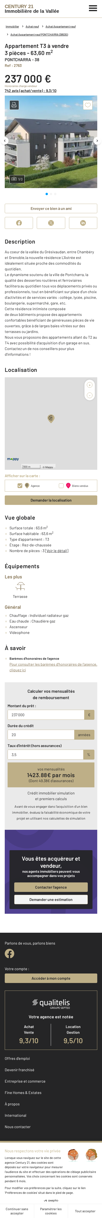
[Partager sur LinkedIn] (83, 223)
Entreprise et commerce (25, 1081)
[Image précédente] (5, 141)
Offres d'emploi (17, 1058)
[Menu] (93, 7)
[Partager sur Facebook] (19, 223)
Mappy (49, 467)
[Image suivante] (97, 141)
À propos (12, 1104)
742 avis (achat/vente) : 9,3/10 (30, 90)
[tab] (47, 194)
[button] (14, 105)
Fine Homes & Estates (23, 1092)
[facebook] (9, 953)
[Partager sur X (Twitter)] (51, 223)
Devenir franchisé (19, 1069)
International (15, 1115)
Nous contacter (18, 1126)
